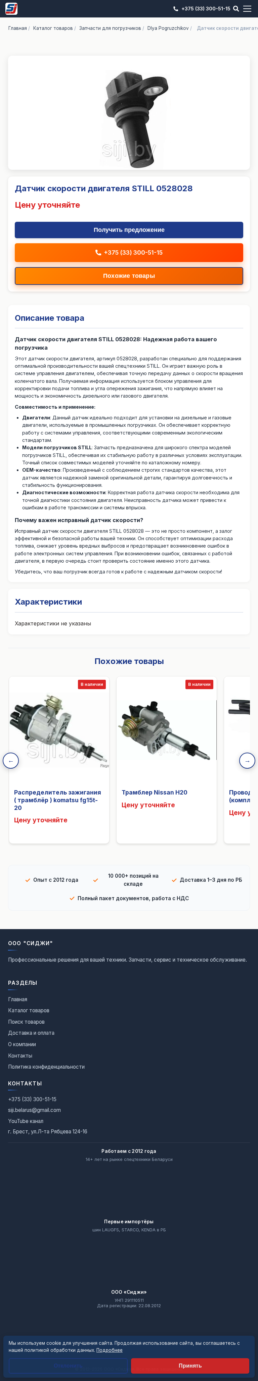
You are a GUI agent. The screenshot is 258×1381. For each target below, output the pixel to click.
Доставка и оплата (31, 1033)
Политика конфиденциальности (46, 1067)
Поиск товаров (26, 1022)
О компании (22, 1044)
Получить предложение (129, 229)
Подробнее (109, 1350)
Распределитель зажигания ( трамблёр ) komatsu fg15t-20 (57, 800)
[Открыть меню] (247, 8)
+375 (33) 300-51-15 (205, 8)
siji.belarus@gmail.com (34, 1110)
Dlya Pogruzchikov (168, 28)
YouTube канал (25, 1121)
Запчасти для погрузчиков (110, 28)
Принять (190, 1366)
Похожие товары (129, 275)
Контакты (20, 1056)
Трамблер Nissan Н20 (154, 792)
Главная (17, 28)
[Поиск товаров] (236, 8)
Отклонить (68, 1366)
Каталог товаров (53, 28)
